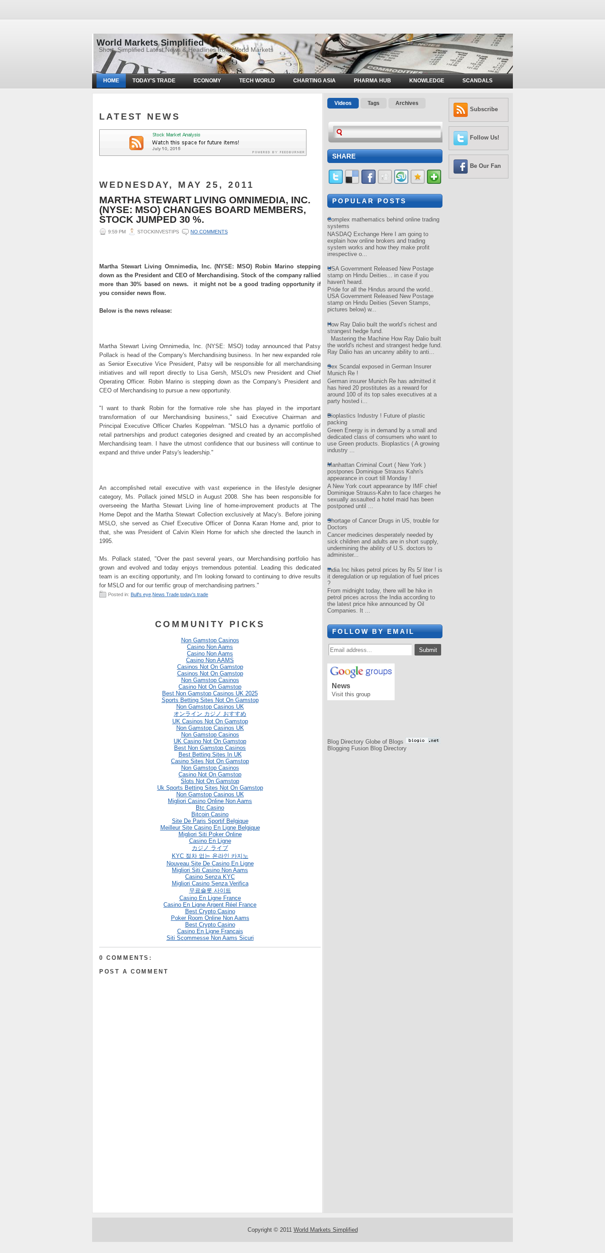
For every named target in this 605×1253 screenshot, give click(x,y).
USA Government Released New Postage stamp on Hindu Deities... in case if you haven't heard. (380, 275)
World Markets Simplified (150, 42)
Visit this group (351, 694)
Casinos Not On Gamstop (210, 666)
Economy (207, 81)
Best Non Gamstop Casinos (210, 748)
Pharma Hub (372, 81)
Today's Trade (153, 81)
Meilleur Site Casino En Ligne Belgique (210, 827)
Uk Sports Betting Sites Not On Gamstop (210, 787)
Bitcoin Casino (210, 814)
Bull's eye (141, 594)
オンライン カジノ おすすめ (210, 713)
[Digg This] (385, 181)
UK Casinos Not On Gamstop (210, 721)
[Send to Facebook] (368, 181)
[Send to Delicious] (352, 181)
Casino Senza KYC (210, 876)
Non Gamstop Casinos (210, 640)
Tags (374, 103)
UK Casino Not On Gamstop (210, 741)
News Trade (165, 594)
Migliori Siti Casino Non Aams (210, 870)
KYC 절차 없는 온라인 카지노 (210, 856)
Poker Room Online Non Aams (210, 918)
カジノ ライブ (210, 848)
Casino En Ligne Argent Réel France (209, 904)
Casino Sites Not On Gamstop (210, 761)
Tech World (257, 81)
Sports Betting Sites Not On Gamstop (210, 700)
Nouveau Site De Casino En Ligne (210, 863)
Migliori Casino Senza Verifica (210, 883)
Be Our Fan (485, 166)
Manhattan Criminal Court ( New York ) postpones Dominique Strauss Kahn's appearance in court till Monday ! (376, 471)
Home (111, 81)
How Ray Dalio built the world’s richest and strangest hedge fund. (382, 327)
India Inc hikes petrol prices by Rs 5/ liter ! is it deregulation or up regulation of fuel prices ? (384, 576)
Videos (343, 103)
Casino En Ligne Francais (210, 931)
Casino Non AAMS (210, 660)
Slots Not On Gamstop (210, 781)
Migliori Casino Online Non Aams (210, 801)
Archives (407, 103)
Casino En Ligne (210, 841)
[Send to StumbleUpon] (401, 181)
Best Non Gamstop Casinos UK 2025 (210, 693)
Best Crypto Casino (210, 911)
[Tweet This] (336, 181)
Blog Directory (345, 741)
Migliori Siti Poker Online (210, 834)
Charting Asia (314, 81)
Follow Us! (484, 137)
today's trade (194, 594)
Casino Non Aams (210, 647)
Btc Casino (210, 807)
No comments (209, 231)
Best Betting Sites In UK (210, 754)
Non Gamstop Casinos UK (210, 706)
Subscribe (484, 109)
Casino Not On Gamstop (209, 686)
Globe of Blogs (384, 741)
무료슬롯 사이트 (210, 890)
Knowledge (426, 81)
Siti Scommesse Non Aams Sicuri (210, 938)
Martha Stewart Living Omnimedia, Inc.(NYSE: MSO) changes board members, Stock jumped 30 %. (204, 210)
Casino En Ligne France (210, 898)
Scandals (477, 81)
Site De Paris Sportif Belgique (210, 821)
